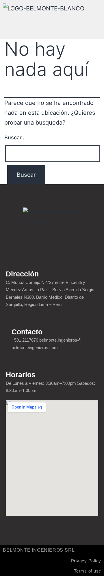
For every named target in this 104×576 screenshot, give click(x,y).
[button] (52, 24)
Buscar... (15, 137)
